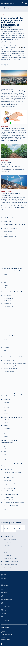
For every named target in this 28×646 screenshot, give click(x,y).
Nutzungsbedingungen (6, 639)
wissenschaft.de (5, 171)
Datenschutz (3, 632)
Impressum (3, 631)
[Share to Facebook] (5, 65)
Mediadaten (3, 637)
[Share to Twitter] (8, 65)
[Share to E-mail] (2, 65)
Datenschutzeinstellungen (6, 634)
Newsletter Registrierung (6, 641)
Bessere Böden (10, 169)
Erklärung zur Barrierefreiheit (7, 636)
